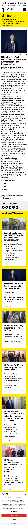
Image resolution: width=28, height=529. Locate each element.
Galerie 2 (4, 186)
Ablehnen (14, 519)
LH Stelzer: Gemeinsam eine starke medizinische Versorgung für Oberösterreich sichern (13, 466)
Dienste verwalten (14, 511)
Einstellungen (14, 523)
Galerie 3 (4, 189)
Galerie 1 (4, 183)
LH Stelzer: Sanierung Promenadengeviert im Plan (13, 328)
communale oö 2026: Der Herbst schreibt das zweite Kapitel (13, 286)
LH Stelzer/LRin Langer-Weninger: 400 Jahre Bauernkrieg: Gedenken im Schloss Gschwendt (14, 416)
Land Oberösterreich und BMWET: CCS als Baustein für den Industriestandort (13, 236)
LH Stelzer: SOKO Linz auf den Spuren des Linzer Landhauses (13, 367)
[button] (26, 494)
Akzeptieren (14, 515)
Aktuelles (13, 19)
